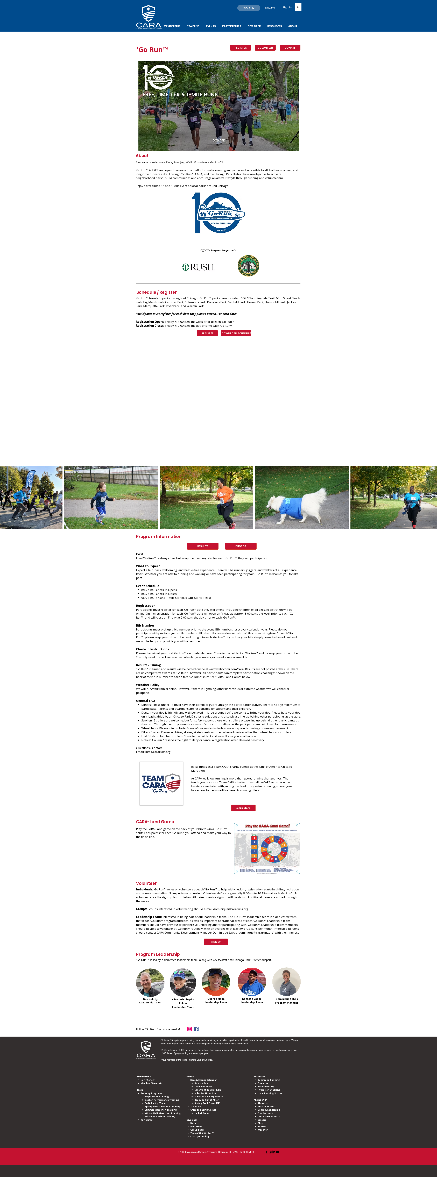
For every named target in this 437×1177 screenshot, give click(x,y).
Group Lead (197, 1129)
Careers (262, 1119)
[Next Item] (431, 497)
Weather (263, 1129)
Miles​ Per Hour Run (205, 1093)
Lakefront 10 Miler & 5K (207, 1089)
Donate (194, 1123)
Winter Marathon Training (160, 1116)
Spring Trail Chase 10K (207, 1103)
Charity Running (199, 1136)
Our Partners (265, 1113)
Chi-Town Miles (203, 1086)
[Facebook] (196, 1029)
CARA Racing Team (155, 1103)
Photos (262, 1126)
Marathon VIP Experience (209, 1096)
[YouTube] (277, 1152)
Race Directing (266, 1086)
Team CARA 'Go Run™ (202, 1133)
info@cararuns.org (158, 752)
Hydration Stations (269, 1089)
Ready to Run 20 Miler (206, 1099)
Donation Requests (269, 1116)
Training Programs (151, 1093)
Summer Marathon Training (161, 1109)
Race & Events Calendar (203, 1079)
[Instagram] (189, 1029)
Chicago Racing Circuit (203, 1109)
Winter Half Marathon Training (163, 1113)
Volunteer (196, 1126)
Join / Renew (147, 1079)
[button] (172, 26)
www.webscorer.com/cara (226, 669)
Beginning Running (269, 1079)
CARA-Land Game (228, 677)
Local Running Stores (270, 1093)
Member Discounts (151, 1083)
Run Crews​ (146, 1119)
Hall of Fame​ (201, 1113)
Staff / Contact (266, 1106)
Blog (260, 1123)
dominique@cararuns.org (230, 909)
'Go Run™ (195, 1106)
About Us (263, 1103)
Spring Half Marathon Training (162, 1106)
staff (224, 960)
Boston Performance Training (162, 1099)
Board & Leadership (269, 1109)
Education (263, 1083)
